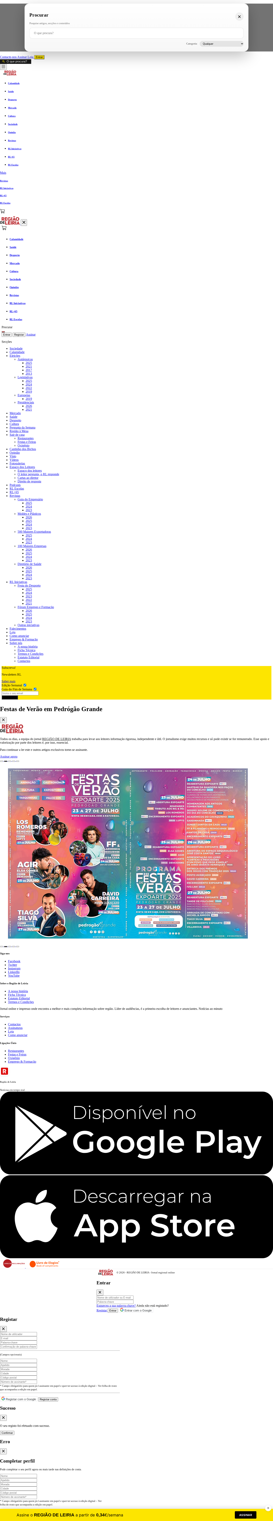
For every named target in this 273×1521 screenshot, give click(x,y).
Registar (19, 334)
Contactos (24, 661)
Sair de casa (17, 434)
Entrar (39, 57)
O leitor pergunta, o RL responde (38, 474)
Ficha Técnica (26, 650)
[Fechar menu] (24, 222)
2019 (29, 391)
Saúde (13, 416)
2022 (29, 388)
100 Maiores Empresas (32, 546)
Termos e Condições (30, 653)
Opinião (15, 452)
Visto (13, 456)
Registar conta (48, 1399)
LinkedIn (14, 972)
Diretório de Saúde (29, 564)
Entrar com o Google (138, 1310)
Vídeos (14, 460)
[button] (136, 173)
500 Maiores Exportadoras (34, 531)
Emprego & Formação (24, 639)
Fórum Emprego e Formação (36, 607)
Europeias (24, 395)
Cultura (14, 424)
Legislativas (25, 377)
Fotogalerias (17, 463)
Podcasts (15, 485)
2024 (29, 384)
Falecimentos (18, 628)
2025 (29, 363)
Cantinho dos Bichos (23, 449)
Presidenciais (26, 402)
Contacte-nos (8, 57)
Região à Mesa (19, 431)
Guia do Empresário (30, 499)
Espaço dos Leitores (22, 467)
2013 (29, 373)
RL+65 (14, 492)
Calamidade (17, 352)
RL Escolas (17, 488)
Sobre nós (16, 643)
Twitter (12, 965)
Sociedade (16, 348)
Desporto (15, 420)
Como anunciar (19, 635)
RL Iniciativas (18, 582)
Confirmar (7, 1432)
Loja (31, 57)
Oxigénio (23, 445)
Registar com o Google (20, 1399)
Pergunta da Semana (22, 427)
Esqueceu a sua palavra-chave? (116, 1305)
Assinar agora (8, 756)
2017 (29, 370)
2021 (29, 366)
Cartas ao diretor (28, 477)
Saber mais (8, 681)
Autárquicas (25, 359)
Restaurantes (26, 438)
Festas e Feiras (27, 442)
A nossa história (28, 646)
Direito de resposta (29, 481)
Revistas (15, 495)
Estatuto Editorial (28, 657)
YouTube (14, 975)
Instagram (14, 968)
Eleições (15, 355)
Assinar (22, 57)
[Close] (3, 720)
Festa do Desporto (29, 585)
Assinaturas (15, 1028)
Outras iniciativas (28, 625)
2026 (29, 406)
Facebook (14, 961)
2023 (29, 510)
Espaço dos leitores (30, 470)
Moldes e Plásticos (29, 513)
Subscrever (9, 697)
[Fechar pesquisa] (239, 16)
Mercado (15, 413)
